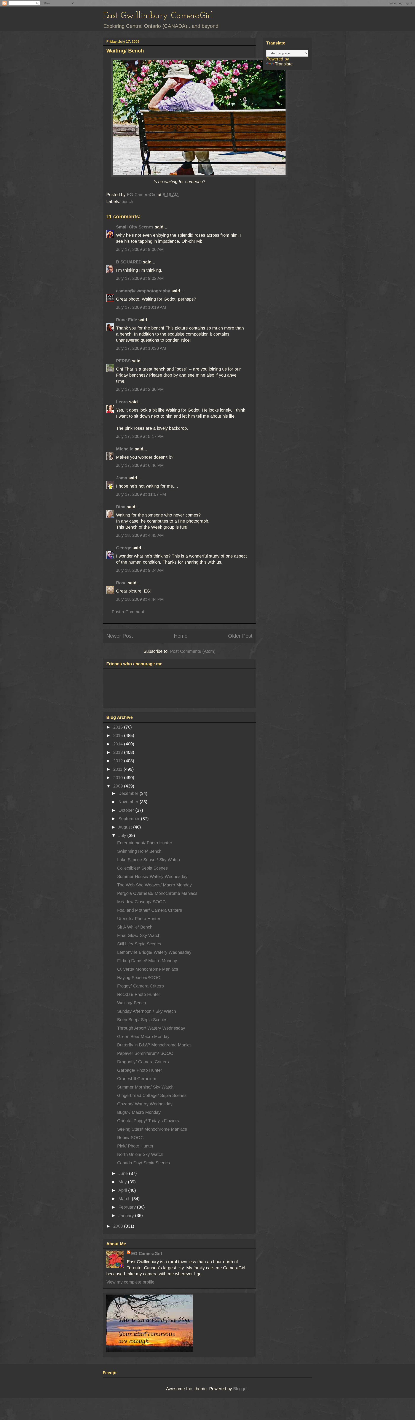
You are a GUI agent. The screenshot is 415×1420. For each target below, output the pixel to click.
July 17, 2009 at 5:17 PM (140, 436)
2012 (118, 760)
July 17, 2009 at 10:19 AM (141, 307)
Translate (284, 64)
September (129, 818)
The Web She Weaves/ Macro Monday (154, 885)
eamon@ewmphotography (143, 290)
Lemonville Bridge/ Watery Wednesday (154, 952)
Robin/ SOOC (130, 1137)
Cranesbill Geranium (136, 1078)
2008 (118, 1226)
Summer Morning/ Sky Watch (145, 1087)
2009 (118, 786)
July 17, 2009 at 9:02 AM (140, 278)
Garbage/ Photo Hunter (139, 1070)
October (126, 810)
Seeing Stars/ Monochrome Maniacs (152, 1129)
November (129, 801)
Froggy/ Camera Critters (140, 986)
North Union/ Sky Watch (140, 1154)
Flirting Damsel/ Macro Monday (147, 960)
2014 (118, 744)
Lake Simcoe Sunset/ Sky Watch (148, 859)
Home (180, 636)
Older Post (240, 636)
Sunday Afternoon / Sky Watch (146, 1011)
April (123, 1190)
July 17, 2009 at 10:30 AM (141, 348)
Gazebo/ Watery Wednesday (144, 1103)
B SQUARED (129, 262)
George (123, 547)
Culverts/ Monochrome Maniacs (147, 969)
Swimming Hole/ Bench (139, 851)
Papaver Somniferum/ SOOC (145, 1053)
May (123, 1181)
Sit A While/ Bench (134, 927)
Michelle (124, 449)
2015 (118, 735)
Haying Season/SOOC (138, 977)
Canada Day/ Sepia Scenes (143, 1162)
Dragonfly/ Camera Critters (143, 1061)
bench (127, 201)
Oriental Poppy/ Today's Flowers (148, 1120)
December (129, 793)
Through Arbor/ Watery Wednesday (151, 1028)
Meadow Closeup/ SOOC (141, 901)
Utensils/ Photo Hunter (138, 918)
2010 (118, 777)
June (123, 1173)
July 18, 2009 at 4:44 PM (140, 599)
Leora (122, 401)
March (125, 1198)
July (122, 835)
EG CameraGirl (146, 1253)
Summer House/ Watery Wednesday (152, 876)
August (125, 827)
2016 (118, 727)
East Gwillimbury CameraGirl (158, 16)
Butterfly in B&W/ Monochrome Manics (154, 1045)
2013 (118, 752)
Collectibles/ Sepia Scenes (142, 868)
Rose (121, 582)
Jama (121, 477)
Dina (120, 506)
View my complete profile (130, 1282)
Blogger (240, 1388)
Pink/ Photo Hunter (135, 1146)
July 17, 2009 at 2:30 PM (140, 389)
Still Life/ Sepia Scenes (139, 943)
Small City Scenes (134, 227)
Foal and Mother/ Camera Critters (149, 910)
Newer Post (119, 636)
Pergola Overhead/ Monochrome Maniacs (157, 893)
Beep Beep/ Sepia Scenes (142, 1019)
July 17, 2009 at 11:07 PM (141, 494)
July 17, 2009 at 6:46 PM (140, 465)
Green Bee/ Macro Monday (143, 1036)
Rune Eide (126, 319)
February (127, 1207)
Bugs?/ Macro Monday (139, 1112)
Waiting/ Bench (131, 1002)
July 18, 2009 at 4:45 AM (140, 535)
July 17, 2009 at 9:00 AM (140, 249)
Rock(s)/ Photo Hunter (138, 994)
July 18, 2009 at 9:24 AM (140, 570)
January (126, 1215)
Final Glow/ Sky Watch (138, 935)
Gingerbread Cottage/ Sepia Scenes (152, 1095)
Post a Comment (128, 611)
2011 (118, 769)
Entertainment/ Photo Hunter (144, 842)
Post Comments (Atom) (192, 651)
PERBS (123, 360)
